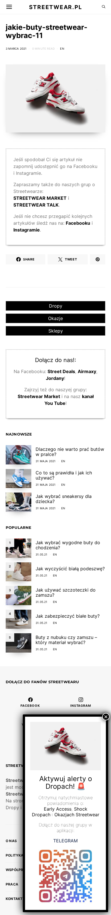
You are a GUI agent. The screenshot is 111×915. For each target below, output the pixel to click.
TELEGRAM (65, 841)
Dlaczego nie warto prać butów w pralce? (70, 451)
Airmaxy (87, 371)
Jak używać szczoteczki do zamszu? (66, 592)
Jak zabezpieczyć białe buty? (68, 616)
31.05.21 (42, 554)
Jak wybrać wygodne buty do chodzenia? (68, 545)
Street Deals (61, 371)
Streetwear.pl (55, 6)
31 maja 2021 (46, 461)
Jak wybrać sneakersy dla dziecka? (64, 498)
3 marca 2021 (16, 48)
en (62, 48)
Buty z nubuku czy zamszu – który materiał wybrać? (66, 639)
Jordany (55, 378)
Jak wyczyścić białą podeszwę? (70, 568)
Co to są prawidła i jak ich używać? (64, 475)
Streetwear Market (39, 396)
